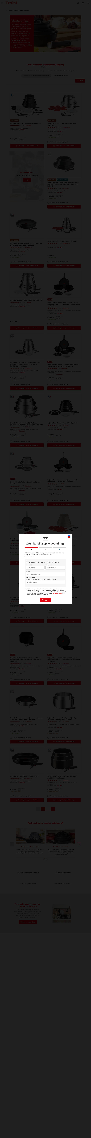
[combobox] (35, 568)
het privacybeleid (57, 593)
